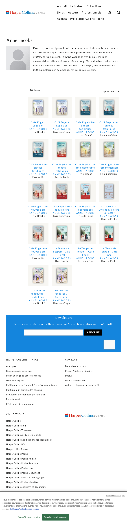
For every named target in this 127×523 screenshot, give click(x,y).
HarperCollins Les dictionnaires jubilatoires (29, 440)
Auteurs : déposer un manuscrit (82, 385)
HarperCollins (13, 421)
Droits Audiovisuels (75, 380)
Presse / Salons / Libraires (79, 371)
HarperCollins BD (15, 444)
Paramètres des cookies (29, 517)
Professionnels (91, 12)
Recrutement (13, 399)
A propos (11, 366)
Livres (61, 12)
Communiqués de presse (19, 371)
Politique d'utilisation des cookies (24, 390)
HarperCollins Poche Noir (19, 468)
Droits (68, 375)
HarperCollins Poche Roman (21, 459)
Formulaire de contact (77, 366)
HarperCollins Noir (16, 425)
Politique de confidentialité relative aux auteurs (31, 385)
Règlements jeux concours (20, 404)
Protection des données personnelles (25, 394)
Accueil (62, 6)
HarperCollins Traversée (18, 430)
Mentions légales (15, 380)
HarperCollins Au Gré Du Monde (23, 435)
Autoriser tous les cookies (55, 517)
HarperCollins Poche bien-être (22, 482)
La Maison (76, 6)
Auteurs (73, 12)
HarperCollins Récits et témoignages (25, 477)
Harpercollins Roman (17, 449)
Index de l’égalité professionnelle (23, 375)
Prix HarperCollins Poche (87, 18)
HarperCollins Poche (17, 454)
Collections (94, 6)
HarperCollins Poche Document (23, 473)
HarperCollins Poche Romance (22, 463)
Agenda (62, 18)
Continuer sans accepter (115, 495)
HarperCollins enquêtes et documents (26, 487)
